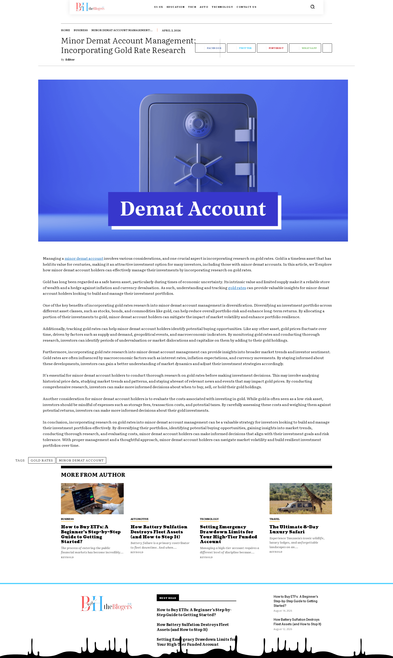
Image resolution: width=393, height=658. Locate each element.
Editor (70, 59)
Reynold (67, 557)
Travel (275, 519)
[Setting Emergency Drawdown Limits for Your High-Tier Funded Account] (231, 498)
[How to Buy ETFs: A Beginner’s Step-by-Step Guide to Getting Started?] (92, 498)
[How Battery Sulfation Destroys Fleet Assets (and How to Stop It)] (162, 498)
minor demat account (81, 460)
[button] (312, 6)
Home (65, 30)
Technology (209, 519)
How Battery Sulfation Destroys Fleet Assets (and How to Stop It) (159, 532)
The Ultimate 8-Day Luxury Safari (294, 529)
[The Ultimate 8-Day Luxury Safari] (301, 498)
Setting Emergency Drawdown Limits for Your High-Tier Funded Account (228, 534)
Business (81, 30)
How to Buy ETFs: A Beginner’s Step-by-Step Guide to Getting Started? (91, 534)
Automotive (140, 519)
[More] (327, 48)
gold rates (42, 460)
